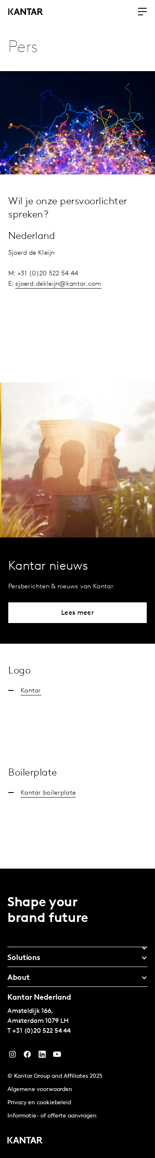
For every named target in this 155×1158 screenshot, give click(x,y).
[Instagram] (12, 1056)
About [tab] (18, 978)
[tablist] (77, 1013)
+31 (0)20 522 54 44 (41, 1031)
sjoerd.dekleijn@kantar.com (58, 284)
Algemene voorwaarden (39, 1089)
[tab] (77, 945)
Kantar (31, 691)
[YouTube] (42, 1056)
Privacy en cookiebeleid (39, 1103)
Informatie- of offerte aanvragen (52, 1116)
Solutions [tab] (23, 958)
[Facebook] (27, 1056)
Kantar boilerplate (48, 793)
